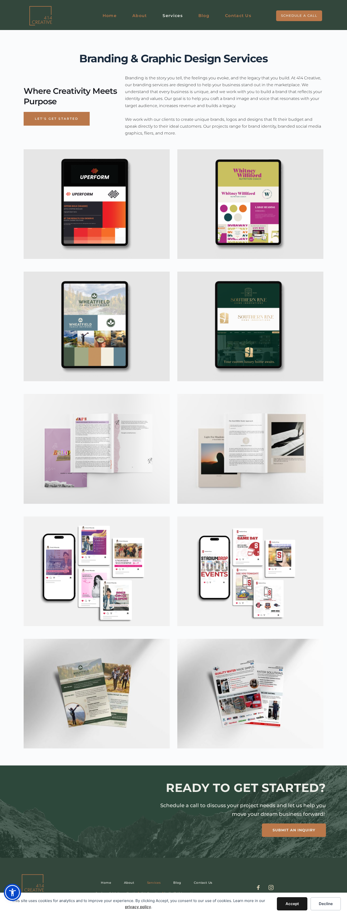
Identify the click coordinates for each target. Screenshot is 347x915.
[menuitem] (109, 16)
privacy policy (138, 906)
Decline (326, 903)
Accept (292, 903)
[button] (12, 892)
